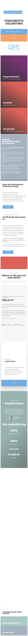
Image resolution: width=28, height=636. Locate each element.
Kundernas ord (14, 400)
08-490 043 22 (8, 633)
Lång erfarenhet (11, 76)
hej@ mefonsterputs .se (12, 623)
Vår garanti (8, 129)
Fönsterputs (8, 359)
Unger (20, 238)
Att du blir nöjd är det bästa (10, 215)
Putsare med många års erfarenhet (12, 79)
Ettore (4, 240)
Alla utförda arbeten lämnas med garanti (13, 131)
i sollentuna (10, 361)
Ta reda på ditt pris (14, 273)
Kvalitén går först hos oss (9, 105)
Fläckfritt (7, 103)
